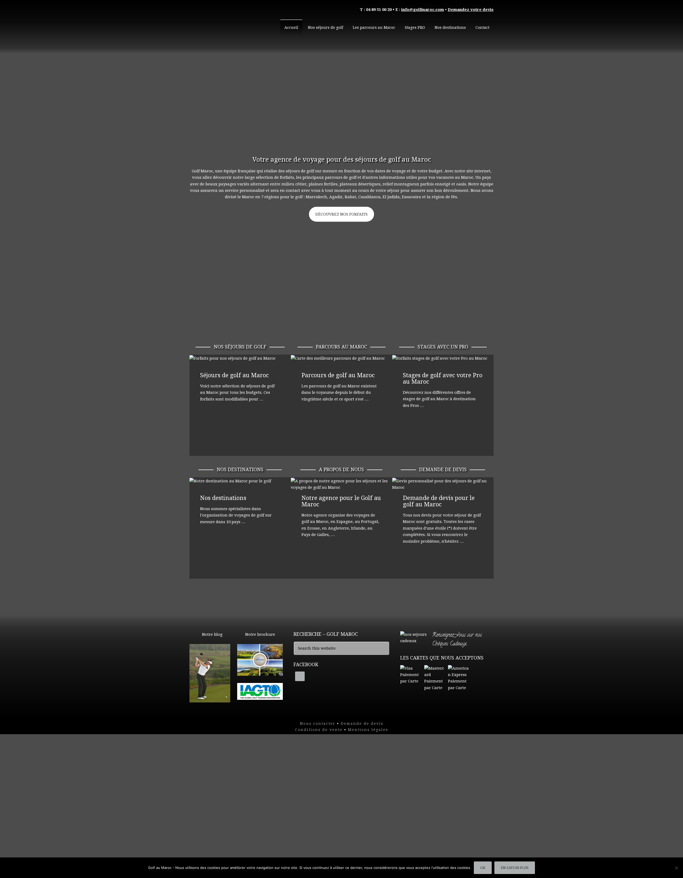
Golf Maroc (229, 24)
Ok (482, 868)
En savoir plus (515, 868)
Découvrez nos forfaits (341, 214)
